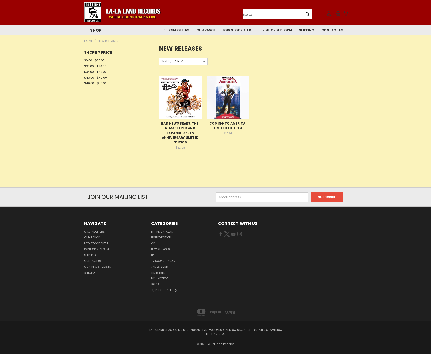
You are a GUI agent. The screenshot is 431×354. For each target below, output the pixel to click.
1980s (155, 284)
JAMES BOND (159, 267)
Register (106, 267)
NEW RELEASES (160, 249)
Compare (178, 97)
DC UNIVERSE (159, 278)
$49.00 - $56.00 (95, 83)
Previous (419, 339)
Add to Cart (180, 105)
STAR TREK (158, 272)
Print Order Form (276, 30)
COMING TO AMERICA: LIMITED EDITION (227, 125)
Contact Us (332, 30)
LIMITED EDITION (161, 237)
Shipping (306, 30)
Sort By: (166, 61)
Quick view (180, 88)
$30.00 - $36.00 (95, 66)
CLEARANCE (206, 30)
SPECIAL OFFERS (176, 30)
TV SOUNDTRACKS (163, 261)
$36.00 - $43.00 (95, 72)
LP (152, 255)
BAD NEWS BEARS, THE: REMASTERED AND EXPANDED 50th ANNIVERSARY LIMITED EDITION (180, 133)
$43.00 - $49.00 (95, 78)
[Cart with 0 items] (345, 13)
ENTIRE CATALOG (162, 232)
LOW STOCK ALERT (238, 30)
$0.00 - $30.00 (94, 60)
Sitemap (89, 272)
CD (153, 243)
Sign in (89, 267)
